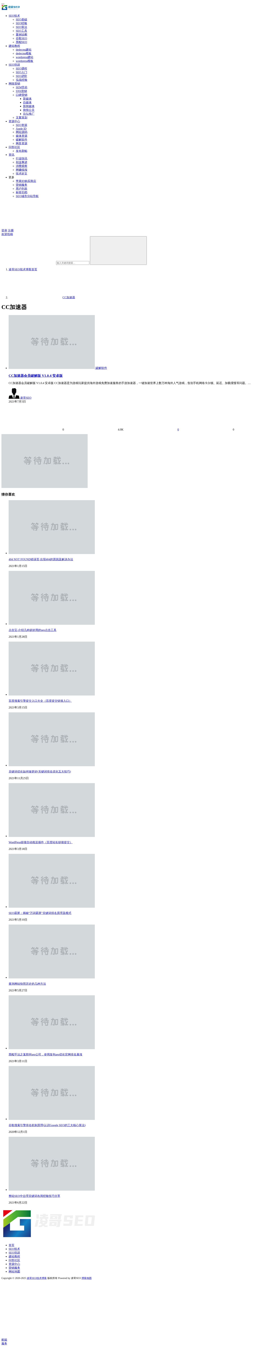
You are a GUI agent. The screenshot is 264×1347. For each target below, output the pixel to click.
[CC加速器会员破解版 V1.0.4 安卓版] (52, 367)
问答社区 (14, 147)
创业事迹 (21, 162)
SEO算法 (21, 27)
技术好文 (21, 173)
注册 (11, 230)
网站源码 (21, 132)
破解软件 (21, 139)
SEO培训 (14, 64)
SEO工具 (21, 30)
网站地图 (14, 1271)
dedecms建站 (23, 49)
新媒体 (27, 98)
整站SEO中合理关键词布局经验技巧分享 (34, 1195)
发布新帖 (21, 150)
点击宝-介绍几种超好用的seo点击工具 (32, 630)
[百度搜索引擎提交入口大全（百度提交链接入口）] (52, 694)
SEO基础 (21, 19)
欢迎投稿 (7, 234)
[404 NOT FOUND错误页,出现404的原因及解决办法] (52, 553)
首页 (23, 269)
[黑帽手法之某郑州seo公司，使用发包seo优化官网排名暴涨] (52, 1048)
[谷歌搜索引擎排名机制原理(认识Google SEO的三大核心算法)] (52, 1118)
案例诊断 (21, 34)
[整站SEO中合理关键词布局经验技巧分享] (52, 1189)
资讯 (11, 154)
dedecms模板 (23, 53)
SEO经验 (21, 23)
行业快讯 (21, 158)
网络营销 (14, 83)
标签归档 (21, 192)
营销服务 (21, 184)
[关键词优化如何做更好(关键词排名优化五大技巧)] (52, 765)
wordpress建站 (24, 57)
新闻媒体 (28, 106)
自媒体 (27, 102)
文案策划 (21, 117)
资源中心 (14, 121)
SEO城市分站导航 (27, 196)
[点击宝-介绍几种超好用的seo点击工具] (52, 623)
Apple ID (21, 128)
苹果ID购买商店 (26, 181)
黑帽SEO (21, 42)
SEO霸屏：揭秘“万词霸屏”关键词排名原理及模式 (40, 913)
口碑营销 (21, 94)
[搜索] (118, 250)
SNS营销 (21, 91)
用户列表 (21, 188)
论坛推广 (28, 113)
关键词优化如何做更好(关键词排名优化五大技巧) (40, 771)
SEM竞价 (21, 87)
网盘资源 (21, 143)
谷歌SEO (21, 38)
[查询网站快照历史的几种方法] (52, 977)
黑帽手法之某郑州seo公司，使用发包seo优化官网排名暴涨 (45, 1054)
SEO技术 (14, 15)
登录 (4, 230)
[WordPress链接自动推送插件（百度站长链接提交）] (52, 835)
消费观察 (21, 165)
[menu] (2, 3)
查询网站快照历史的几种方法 (27, 983)
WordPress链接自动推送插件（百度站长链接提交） (41, 842)
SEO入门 (21, 72)
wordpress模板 (24, 60)
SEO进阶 (21, 76)
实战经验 (21, 79)
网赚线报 (21, 169)
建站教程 (14, 45)
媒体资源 (21, 135)
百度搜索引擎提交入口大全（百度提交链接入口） (40, 700)
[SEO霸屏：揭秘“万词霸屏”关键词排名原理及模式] (52, 906)
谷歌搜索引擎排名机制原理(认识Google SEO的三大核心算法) (47, 1125)
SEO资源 (21, 125)
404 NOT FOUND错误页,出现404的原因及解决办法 (41, 559)
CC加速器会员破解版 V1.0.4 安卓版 (36, 376)
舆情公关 (28, 109)
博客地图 (87, 1278)
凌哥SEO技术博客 (37, 1278)
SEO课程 (21, 68)
